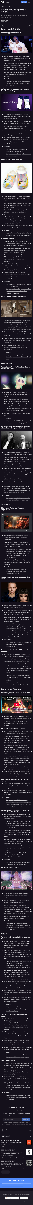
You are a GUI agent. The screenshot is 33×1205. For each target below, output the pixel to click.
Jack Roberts (4, 20)
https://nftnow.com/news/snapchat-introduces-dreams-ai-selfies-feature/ (17, 684)
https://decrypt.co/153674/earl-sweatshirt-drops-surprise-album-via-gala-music (18, 499)
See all (4, 1172)
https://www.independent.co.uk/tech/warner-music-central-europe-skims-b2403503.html (18, 644)
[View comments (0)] (10, 1157)
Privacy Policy (28, 1124)
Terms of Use (24, 1122)
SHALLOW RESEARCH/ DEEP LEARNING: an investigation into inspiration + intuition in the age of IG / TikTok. (12, 1152)
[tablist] (5, 1136)
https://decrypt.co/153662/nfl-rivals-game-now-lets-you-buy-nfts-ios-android (18, 863)
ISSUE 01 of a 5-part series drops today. (11, 1142)
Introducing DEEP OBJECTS (10, 1140)
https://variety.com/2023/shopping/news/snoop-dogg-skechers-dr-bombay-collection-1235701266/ (18, 84)
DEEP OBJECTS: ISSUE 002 (9, 1150)
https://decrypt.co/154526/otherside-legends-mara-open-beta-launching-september (19, 422)
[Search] (30, 1136)
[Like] (2, 25)
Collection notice (26, 1194)
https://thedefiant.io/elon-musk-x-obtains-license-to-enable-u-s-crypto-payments (18, 1056)
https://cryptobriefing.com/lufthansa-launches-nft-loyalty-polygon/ (16, 150)
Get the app (24, 1198)
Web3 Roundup (5, 6)
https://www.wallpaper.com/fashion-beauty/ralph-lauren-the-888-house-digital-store (18, 357)
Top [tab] (3, 1136)
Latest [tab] (7, 1136)
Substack (9, 1201)
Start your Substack (12, 1198)
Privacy (15, 1194)
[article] (16, 1143)
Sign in (29, 2)
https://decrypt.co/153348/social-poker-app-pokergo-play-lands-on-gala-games (18, 806)
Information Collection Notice (16, 1124)
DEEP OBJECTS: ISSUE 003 (9, 1161)
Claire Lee (10, 1144)
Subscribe (24, 2)
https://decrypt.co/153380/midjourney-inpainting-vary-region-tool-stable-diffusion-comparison (17, 572)
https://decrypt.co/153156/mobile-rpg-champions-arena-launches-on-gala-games (18, 801)
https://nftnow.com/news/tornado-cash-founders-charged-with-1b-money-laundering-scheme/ (17, 1009)
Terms (19, 1194)
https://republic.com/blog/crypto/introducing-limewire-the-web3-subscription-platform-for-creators (18, 291)
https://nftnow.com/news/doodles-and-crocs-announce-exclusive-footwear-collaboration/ (19, 234)
